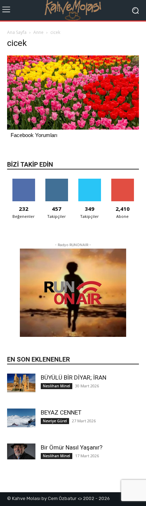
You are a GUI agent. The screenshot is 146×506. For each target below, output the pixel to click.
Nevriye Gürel (55, 420)
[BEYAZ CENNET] (21, 418)
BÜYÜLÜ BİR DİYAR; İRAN (73, 377)
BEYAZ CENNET (61, 412)
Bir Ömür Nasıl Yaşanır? (71, 447)
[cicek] (73, 128)
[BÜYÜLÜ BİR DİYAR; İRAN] (21, 383)
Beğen (23, 181)
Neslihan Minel (56, 385)
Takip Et (56, 181)
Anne (38, 32)
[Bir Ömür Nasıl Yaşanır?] (21, 451)
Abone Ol (122, 181)
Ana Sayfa (17, 32)
